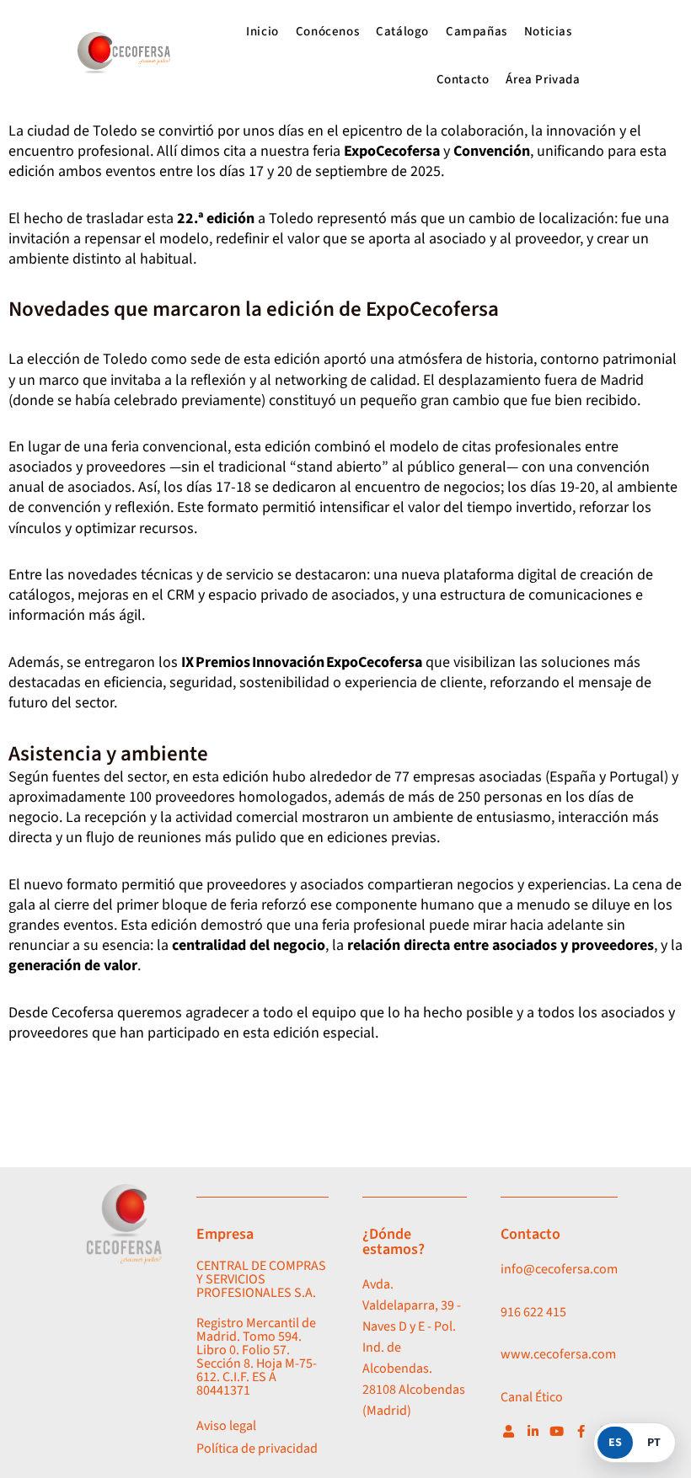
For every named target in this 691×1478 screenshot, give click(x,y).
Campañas (476, 31)
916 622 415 (533, 1312)
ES (615, 1442)
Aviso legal (226, 1426)
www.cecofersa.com (558, 1354)
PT (654, 1442)
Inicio (262, 31)
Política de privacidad (257, 1448)
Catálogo (402, 31)
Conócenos (327, 31)
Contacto (463, 79)
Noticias (548, 31)
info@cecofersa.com (559, 1269)
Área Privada (543, 79)
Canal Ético (532, 1397)
